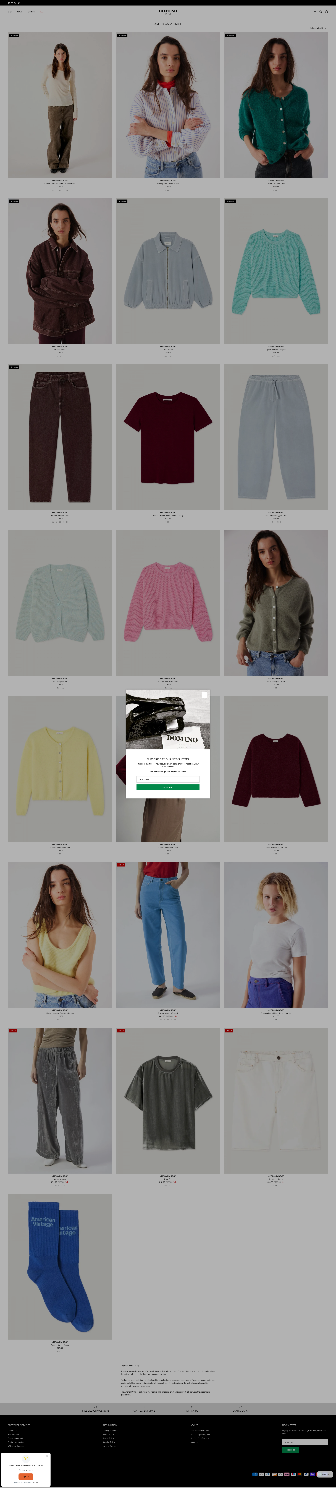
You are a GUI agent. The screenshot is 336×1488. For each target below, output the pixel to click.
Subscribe (168, 787)
